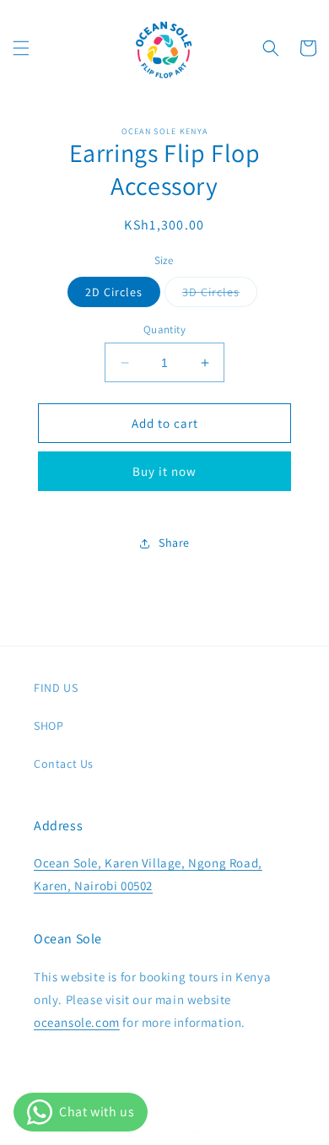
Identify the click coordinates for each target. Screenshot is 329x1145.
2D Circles (114, 292)
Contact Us (64, 763)
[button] (21, 48)
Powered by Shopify (221, 1131)
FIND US (56, 687)
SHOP (48, 725)
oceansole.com (77, 1022)
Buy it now (164, 471)
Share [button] (174, 542)
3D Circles (219, 295)
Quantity (164, 329)
